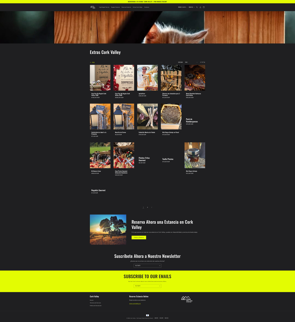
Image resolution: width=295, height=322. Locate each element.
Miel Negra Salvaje (191, 171)
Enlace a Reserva (139, 237)
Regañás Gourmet (98, 190)
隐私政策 (161, 318)
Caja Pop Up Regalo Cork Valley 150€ (98, 94)
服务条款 (166, 318)
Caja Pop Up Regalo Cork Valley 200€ (122, 94)
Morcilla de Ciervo (120, 132)
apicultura (142, 93)
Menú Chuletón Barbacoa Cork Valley (193, 94)
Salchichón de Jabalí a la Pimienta (98, 133)
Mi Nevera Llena (96, 171)
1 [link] (143, 207)
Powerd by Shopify (149, 318)
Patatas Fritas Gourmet (144, 159)
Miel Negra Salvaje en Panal (170, 132)
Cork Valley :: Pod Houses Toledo (137, 318)
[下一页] (151, 207)
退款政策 (156, 318)
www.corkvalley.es (135, 303)
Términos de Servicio (95, 303)
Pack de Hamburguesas (192, 120)
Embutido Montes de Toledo (147, 132)
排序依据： (181, 62)
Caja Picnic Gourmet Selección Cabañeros (121, 172)
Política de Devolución (95, 305)
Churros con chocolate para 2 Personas (171, 94)
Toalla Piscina (167, 159)
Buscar (92, 300)
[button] (197, 7)
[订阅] (159, 265)
